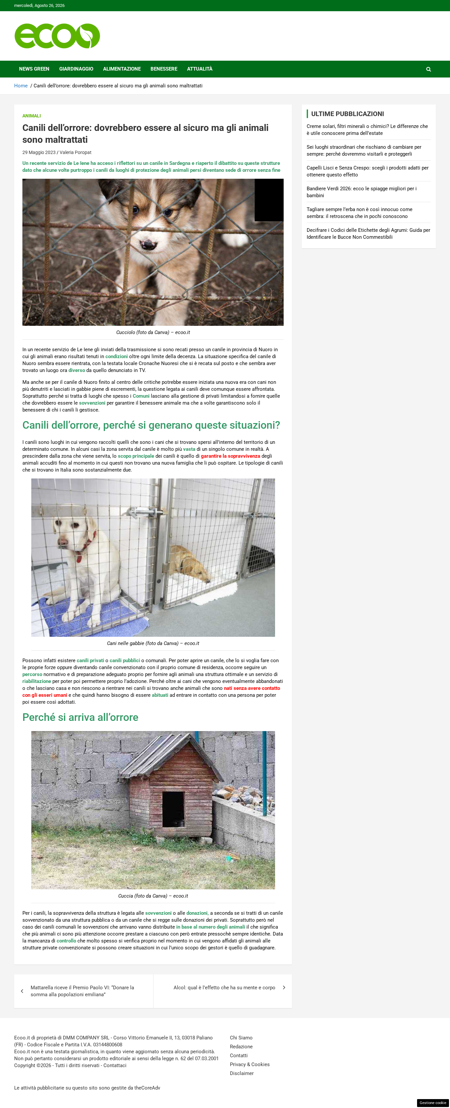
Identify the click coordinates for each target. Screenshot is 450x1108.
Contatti (239, 1056)
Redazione (241, 1047)
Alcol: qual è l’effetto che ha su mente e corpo (224, 988)
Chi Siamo (241, 1038)
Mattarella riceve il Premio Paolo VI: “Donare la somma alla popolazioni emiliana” (82, 991)
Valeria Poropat (76, 152)
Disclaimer (242, 1073)
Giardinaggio (76, 69)
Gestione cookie (433, 1103)
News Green (34, 69)
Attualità (199, 69)
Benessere (164, 69)
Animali (31, 115)
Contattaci (115, 1065)
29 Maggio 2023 (39, 152)
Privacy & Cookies (250, 1064)
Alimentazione (122, 69)
